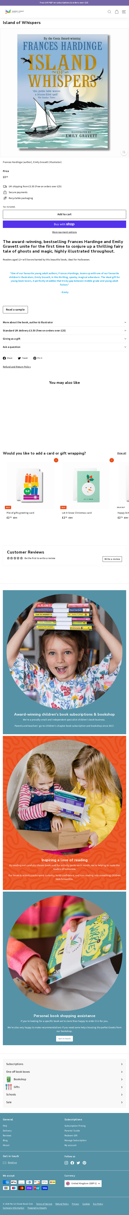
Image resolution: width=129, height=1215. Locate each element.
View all (121, 453)
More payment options (64, 232)
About (6, 1145)
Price (6, 171)
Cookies (86, 1203)
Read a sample (15, 310)
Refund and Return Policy (17, 367)
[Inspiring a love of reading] (64, 797)
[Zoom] (124, 152)
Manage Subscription (75, 1140)
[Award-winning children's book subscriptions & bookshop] (64, 651)
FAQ (5, 1126)
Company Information (13, 1207)
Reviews (7, 1135)
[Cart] (117, 12)
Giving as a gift (11, 339)
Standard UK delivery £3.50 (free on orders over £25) (34, 330)
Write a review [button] (112, 559)
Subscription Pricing (75, 1126)
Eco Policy (98, 1203)
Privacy (75, 1203)
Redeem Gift (70, 1135)
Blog (5, 1140)
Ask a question (11, 347)
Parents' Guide (72, 1130)
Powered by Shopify (37, 1207)
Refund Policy (62, 1203)
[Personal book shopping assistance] (64, 953)
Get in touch (64, 1038)
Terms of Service (44, 1203)
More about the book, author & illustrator (28, 322)
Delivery (7, 1130)
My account (70, 1145)
